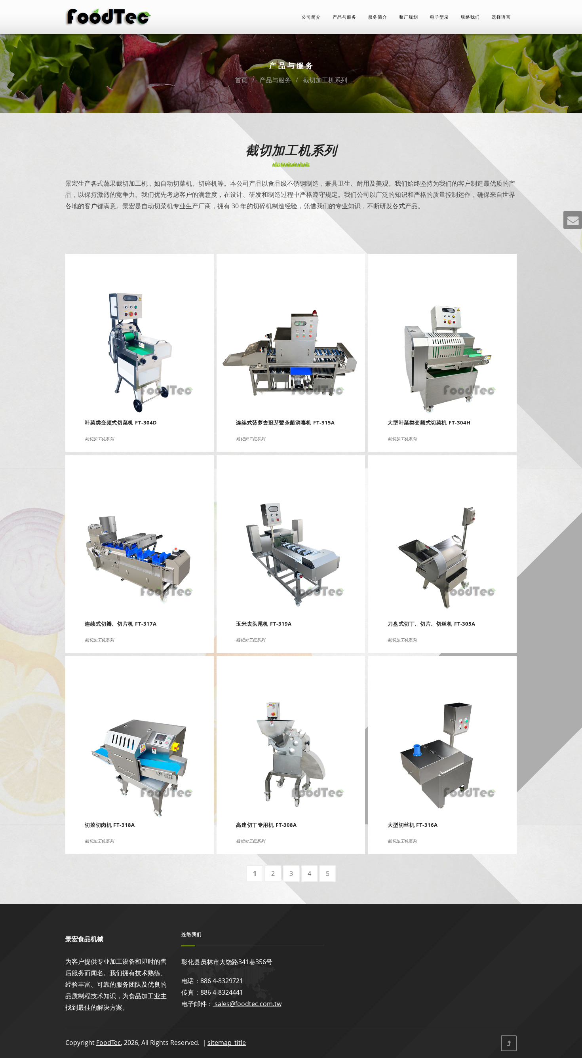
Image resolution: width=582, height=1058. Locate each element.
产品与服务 (344, 17)
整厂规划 (408, 17)
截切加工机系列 (325, 80)
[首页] (108, 16)
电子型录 (439, 17)
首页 (241, 80)
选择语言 (501, 17)
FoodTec (108, 1042)
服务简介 (377, 17)
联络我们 (470, 17)
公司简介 (311, 17)
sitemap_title (226, 1042)
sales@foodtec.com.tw (247, 1003)
